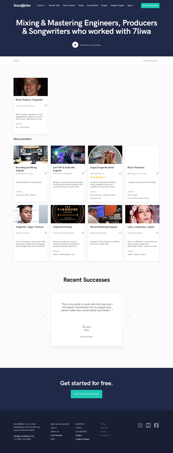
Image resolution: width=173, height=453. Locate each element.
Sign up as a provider (60, 424)
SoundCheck (92, 5)
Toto (17, 127)
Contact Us (105, 435)
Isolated (130, 254)
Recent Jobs (54, 5)
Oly (73, 254)
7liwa (21, 127)
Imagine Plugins (117, 5)
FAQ (53, 439)
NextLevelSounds (96, 195)
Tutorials (104, 428)
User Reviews (56, 435)
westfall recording (109, 195)
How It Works (69, 5)
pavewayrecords (95, 198)
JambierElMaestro (65, 254)
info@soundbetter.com (24, 436)
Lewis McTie (20, 195)
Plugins (104, 5)
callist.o (143, 254)
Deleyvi (55, 254)
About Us (55, 431)
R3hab (135, 195)
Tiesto (130, 195)
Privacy (103, 431)
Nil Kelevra (33, 195)
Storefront (80, 424)
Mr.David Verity (86, 337)
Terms (103, 424)
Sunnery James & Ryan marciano (139, 198)
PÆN (26, 195)
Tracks (81, 5)
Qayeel (27, 127)
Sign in (130, 5)
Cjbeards (137, 254)
